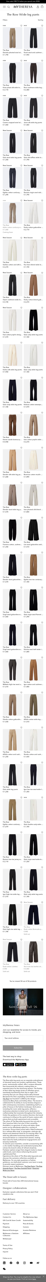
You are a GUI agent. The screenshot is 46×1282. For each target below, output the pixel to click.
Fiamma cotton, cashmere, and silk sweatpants (20, 544)
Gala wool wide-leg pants (12, 157)
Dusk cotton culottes (10, 966)
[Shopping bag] (42, 7)
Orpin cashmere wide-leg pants (14, 300)
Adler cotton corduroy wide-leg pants (16, 227)
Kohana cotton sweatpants (33, 404)
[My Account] (38, 7)
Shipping (6, 1227)
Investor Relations (29, 1230)
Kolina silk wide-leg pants (12, 370)
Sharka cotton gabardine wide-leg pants (18, 719)
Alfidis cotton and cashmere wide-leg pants (19, 754)
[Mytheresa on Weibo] (38, 1263)
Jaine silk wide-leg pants (33, 122)
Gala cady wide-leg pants (33, 335)
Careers (26, 1227)
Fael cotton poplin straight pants (15, 335)
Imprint (5, 1252)
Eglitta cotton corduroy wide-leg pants (17, 192)
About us (26, 1214)
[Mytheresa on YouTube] (31, 1263)
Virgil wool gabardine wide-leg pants (16, 614)
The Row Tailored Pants (22, 1168)
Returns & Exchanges (10, 1230)
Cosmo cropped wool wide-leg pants (16, 122)
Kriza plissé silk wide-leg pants (14, 87)
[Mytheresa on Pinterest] (17, 1263)
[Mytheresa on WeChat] (4, 1269)
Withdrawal (7, 1239)
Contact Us (7, 1217)
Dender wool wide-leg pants (13, 509)
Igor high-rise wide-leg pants (13, 894)
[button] (21, 25)
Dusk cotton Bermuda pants (34, 929)
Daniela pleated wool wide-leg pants (16, 52)
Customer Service (9, 1214)
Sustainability (28, 1220)
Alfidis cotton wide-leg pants (34, 719)
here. (34, 1279)
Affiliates (26, 1233)
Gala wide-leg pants (10, 789)
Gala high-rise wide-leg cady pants (16, 929)
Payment (6, 1224)
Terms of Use (7, 1245)
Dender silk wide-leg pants (13, 474)
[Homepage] (23, 6)
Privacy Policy (8, 1248)
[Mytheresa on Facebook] (11, 1263)
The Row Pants (29, 1166)
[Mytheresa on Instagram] (24, 1263)
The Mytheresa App (30, 1217)
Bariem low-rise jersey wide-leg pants (16, 859)
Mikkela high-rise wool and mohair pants (18, 684)
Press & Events (28, 1224)
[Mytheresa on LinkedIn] (4, 1263)
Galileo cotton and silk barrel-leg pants (17, 265)
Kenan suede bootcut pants (13, 439)
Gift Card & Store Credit (12, 1220)
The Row (6, 1099)
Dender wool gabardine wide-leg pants (17, 579)
